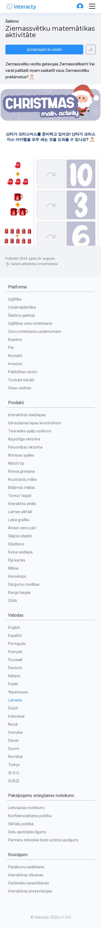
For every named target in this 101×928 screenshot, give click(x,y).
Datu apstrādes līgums (27, 832)
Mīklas (13, 568)
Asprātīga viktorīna (24, 439)
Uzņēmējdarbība (22, 307)
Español (15, 635)
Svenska (15, 732)
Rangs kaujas (19, 592)
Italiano (14, 676)
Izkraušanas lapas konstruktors (34, 423)
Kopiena (15, 339)
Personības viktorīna (25, 447)
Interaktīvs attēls (22, 504)
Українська (18, 692)
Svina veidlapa (20, 552)
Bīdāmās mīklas (21, 487)
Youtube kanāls (21, 380)
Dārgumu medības (24, 584)
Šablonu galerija (21, 315)
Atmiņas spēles (21, 455)
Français (15, 652)
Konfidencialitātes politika (29, 816)
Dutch (13, 708)
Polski (13, 684)
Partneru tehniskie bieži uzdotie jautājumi (43, 840)
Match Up (16, 463)
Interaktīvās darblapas (27, 415)
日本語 (13, 781)
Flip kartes (16, 560)
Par (11, 347)
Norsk (13, 724)
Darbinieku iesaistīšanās (28, 883)
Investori (15, 364)
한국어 (13, 773)
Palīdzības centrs (22, 372)
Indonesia (16, 716)
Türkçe (14, 765)
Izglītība (14, 299)
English (14, 627)
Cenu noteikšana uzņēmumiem (34, 331)
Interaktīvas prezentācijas (30, 891)
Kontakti (15, 356)
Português (17, 643)
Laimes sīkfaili (20, 512)
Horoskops (17, 576)
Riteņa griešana (21, 471)
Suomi (13, 748)
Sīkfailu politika (21, 824)
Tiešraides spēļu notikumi (29, 431)
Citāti (12, 600)
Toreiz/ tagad (19, 495)
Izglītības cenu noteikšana (30, 323)
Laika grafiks (18, 520)
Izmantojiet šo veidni (44, 49)
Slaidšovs (16, 544)
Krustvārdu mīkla (22, 479)
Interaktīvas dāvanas (25, 875)
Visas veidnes (19, 388)
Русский (15, 660)
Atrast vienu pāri (22, 528)
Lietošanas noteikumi (26, 808)
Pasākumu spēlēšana (26, 867)
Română (15, 756)
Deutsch (15, 668)
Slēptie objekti (20, 536)
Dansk (13, 740)
